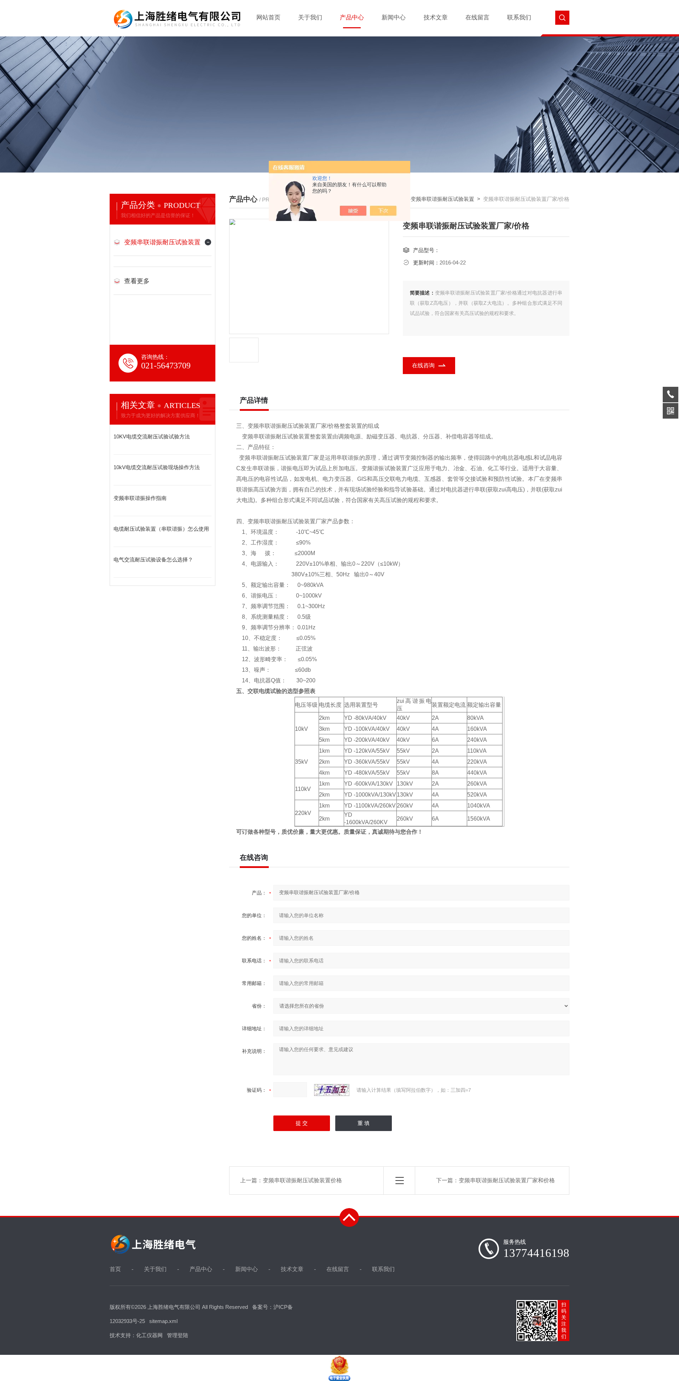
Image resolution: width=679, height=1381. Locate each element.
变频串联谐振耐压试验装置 (162, 242)
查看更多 (137, 281)
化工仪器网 (149, 1335)
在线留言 (477, 17)
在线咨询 (423, 365)
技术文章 (436, 17)
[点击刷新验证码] (331, 1090)
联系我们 (519, 17)
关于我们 (310, 17)
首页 (115, 1269)
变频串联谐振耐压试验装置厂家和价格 (507, 1180)
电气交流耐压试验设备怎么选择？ (153, 560)
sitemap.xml (163, 1321)
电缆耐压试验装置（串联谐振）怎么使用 (161, 529)
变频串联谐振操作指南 (140, 498)
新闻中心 (394, 17)
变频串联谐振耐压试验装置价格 (302, 1180)
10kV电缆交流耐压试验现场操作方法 (157, 467)
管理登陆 (177, 1335)
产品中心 (352, 17)
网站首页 (268, 17)
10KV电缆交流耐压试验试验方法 (152, 436)
